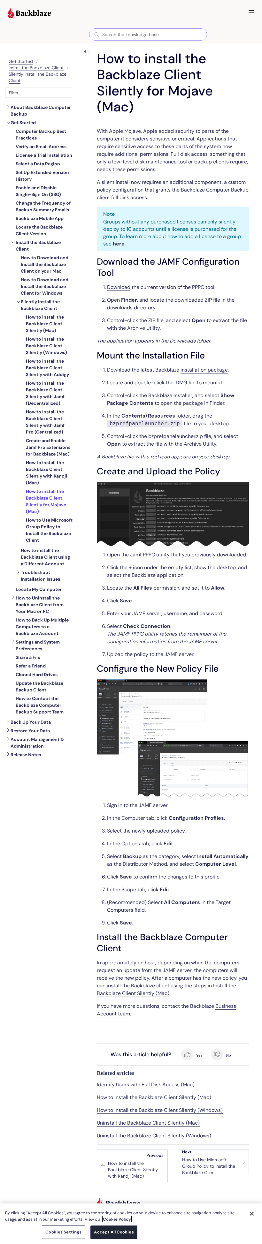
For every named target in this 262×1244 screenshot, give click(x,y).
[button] (251, 13)
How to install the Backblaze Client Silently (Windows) (160, 1110)
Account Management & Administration (37, 742)
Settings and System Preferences (38, 645)
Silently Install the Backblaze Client (40, 305)
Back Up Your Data (31, 722)
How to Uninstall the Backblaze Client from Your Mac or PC (40, 604)
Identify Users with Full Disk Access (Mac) (146, 1084)
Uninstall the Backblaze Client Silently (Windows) (154, 1135)
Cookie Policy (117, 1219)
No (228, 1055)
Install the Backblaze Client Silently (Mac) (166, 989)
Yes (198, 1055)
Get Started (21, 61)
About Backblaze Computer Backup (41, 110)
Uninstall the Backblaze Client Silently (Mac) (148, 1123)
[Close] (252, 1214)
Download (118, 287)
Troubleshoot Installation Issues (40, 575)
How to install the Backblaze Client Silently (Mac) (154, 1097)
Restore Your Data (30, 731)
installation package (204, 369)
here (119, 243)
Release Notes (26, 755)
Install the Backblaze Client (36, 68)
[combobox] (148, 34)
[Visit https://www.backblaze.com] (29, 14)
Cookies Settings (63, 1232)
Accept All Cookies (114, 1232)
